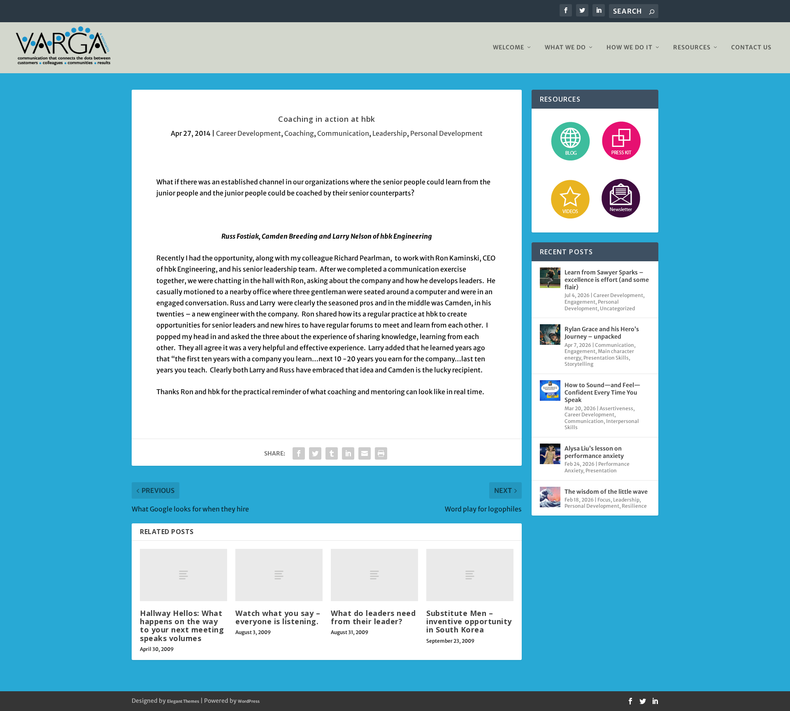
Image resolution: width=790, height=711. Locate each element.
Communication (343, 133)
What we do (565, 47)
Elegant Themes (183, 701)
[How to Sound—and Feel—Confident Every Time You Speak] (550, 390)
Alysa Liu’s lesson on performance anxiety (594, 452)
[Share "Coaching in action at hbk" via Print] (381, 453)
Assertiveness (616, 408)
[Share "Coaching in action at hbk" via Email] (364, 453)
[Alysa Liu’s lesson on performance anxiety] (550, 454)
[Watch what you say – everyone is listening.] (279, 575)
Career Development (248, 133)
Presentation (601, 470)
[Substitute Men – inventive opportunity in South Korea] (470, 575)
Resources (692, 47)
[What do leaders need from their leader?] (374, 575)
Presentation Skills (606, 358)
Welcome (508, 47)
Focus (604, 500)
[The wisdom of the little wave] (550, 497)
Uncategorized (617, 308)
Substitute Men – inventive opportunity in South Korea (469, 621)
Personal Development (446, 133)
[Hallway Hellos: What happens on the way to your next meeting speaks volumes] (183, 575)
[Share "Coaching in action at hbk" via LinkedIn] (348, 453)
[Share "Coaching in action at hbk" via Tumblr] (331, 453)
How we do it (629, 47)
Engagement (580, 302)
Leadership (389, 133)
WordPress (249, 701)
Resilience (634, 506)
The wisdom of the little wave (606, 491)
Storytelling (579, 364)
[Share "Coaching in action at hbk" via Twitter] (315, 453)
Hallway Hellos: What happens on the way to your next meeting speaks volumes (182, 625)
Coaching (299, 133)
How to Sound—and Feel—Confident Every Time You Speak (602, 392)
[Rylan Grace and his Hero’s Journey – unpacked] (550, 334)
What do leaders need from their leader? (373, 617)
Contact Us (751, 47)
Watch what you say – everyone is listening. (277, 617)
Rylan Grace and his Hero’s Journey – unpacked (602, 332)
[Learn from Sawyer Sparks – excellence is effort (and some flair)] (550, 277)
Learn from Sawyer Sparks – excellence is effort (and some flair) (607, 280)
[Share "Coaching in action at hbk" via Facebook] (298, 453)
